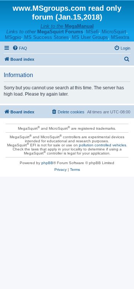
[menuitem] (19, 48)
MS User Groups (90, 37)
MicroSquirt (114, 31)
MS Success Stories (46, 37)
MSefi (92, 31)
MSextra (120, 37)
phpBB (47, 163)
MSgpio (13, 37)
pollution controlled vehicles (102, 145)
